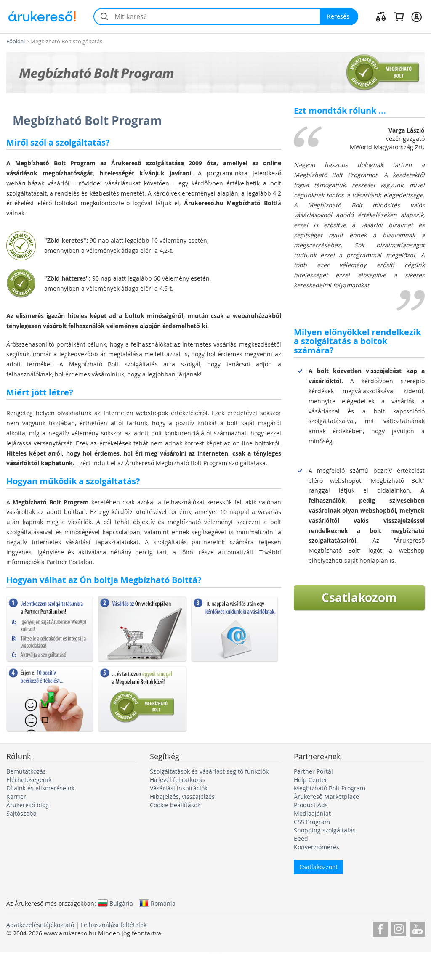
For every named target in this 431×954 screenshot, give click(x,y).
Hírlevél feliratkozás (177, 780)
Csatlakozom (359, 597)
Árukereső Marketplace (326, 796)
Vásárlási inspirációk (179, 788)
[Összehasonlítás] (381, 16)
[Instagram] (398, 928)
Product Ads (311, 805)
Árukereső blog (27, 805)
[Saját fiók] (416, 16)
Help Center (310, 780)
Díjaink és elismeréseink (40, 788)
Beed (301, 839)
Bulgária (121, 903)
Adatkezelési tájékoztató (40, 925)
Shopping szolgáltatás (325, 830)
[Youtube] (417, 928)
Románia (163, 903)
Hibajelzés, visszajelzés (182, 796)
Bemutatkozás (26, 771)
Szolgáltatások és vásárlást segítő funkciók (209, 771)
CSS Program (312, 822)
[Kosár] (398, 16)
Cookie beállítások (175, 805)
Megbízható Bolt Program (329, 788)
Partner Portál (313, 771)
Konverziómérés (316, 847)
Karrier (16, 796)
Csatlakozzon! (318, 867)
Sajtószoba (21, 813)
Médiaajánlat (312, 813)
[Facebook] (380, 928)
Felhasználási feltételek (113, 925)
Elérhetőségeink (28, 780)
